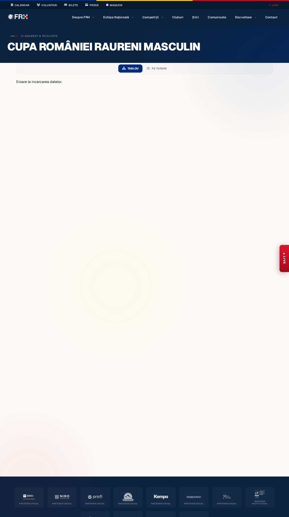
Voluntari (49, 5)
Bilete (73, 5)
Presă (94, 5)
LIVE (275, 5)
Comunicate (217, 17)
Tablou (133, 68)
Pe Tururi (159, 68)
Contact (271, 17)
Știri (195, 17)
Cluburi (178, 17)
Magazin (116, 5)
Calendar (22, 5)
